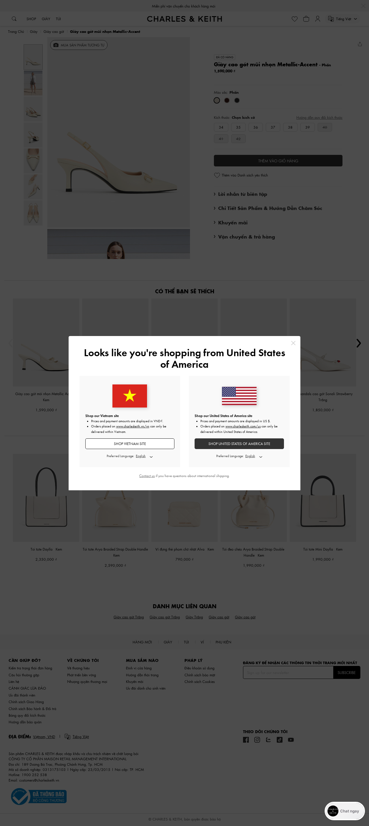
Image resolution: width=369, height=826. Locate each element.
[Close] (293, 343)
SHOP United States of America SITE (239, 444)
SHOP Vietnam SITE (130, 444)
